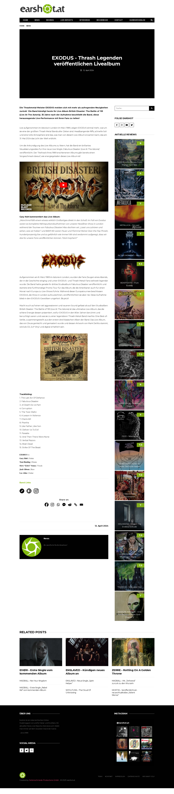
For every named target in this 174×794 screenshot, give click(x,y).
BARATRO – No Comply (129, 346)
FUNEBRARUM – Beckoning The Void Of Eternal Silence (129, 192)
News (37, 20)
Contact (118, 20)
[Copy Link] (75, 504)
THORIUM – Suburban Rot (129, 587)
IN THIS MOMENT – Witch (129, 255)
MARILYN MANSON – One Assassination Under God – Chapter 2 (129, 614)
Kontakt (108, 776)
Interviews (85, 20)
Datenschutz (134, 776)
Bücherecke (102, 20)
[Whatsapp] (58, 504)
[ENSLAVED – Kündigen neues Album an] (87, 652)
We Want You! (148, 776)
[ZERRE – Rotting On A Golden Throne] (133, 652)
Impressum (120, 776)
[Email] (81, 504)
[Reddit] (69, 504)
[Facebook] (46, 504)
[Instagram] (52, 504)
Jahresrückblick (137, 20)
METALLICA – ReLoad (129, 225)
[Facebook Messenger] (64, 504)
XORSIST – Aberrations (129, 376)
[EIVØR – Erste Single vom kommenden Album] (41, 652)
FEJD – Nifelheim (129, 436)
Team (100, 776)
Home (25, 20)
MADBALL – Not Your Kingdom (33, 681)
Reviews (50, 20)
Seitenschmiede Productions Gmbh (44, 780)
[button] (122, 731)
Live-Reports (66, 20)
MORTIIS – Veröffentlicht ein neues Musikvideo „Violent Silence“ (124, 692)
